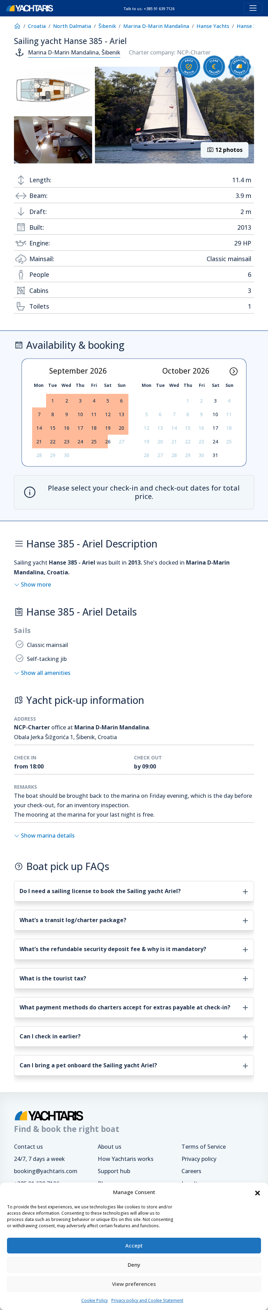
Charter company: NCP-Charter (169, 52)
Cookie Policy (94, 1300)
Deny (134, 1264)
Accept (134, 1245)
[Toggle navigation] (253, 8)
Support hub (114, 1171)
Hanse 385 (249, 26)
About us (109, 1146)
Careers (191, 1171)
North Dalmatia (72, 26)
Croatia (37, 26)
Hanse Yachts (212, 26)
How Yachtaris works (126, 1159)
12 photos (228, 150)
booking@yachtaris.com (45, 1171)
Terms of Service (203, 1146)
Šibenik (107, 26)
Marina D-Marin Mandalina (156, 26)
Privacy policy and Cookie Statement (147, 1300)
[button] (257, 1192)
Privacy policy (198, 1159)
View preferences (134, 1283)
